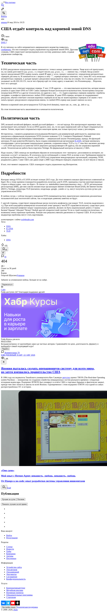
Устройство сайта (14, 567)
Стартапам (11, 597)
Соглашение (11, 577)
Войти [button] (4, 16)
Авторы (9, 556)
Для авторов (11, 570)
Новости (10, 549)
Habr (15, 610)
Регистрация (11, 538)
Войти (9, 535)
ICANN (78, 141)
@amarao (20, 275)
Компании (11, 554)
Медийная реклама (14, 590)
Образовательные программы (19, 595)
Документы (11, 574)
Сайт (3, 290)
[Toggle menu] (2, 3)
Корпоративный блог (15, 588)
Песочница (11, 558)
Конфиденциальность (16, 579)
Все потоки (10, 2)
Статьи (9, 547)
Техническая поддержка (27, 607)
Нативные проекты (14, 593)
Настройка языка (8, 607)
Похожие (20, 499)
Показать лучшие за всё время (14, 504)
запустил (66, 377)
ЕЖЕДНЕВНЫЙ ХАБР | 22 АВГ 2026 (18, 355)
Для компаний (12, 572)
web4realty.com (27, 219)
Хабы (8, 551)
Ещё (9, 488)
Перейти (5, 349)
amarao (4, 22)
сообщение (6, 49)
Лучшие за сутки (8, 499)
